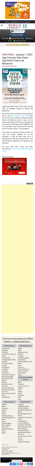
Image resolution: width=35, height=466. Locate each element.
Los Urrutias (5, 373)
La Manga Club (6, 358)
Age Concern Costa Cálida (20, 116)
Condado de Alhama (23, 358)
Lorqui (3, 421)
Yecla (19, 399)
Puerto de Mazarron (23, 369)
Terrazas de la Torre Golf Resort (8, 394)
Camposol (21, 356)
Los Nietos (5, 371)
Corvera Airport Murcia (7, 450)
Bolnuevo (20, 354)
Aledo (19, 350)
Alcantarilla (5, 408)
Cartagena (5, 350)
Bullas (19, 382)
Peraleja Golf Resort (7, 429)
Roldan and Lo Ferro (7, 384)
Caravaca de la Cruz (23, 386)
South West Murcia (25, 346)
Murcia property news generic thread (11, 453)
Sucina (3, 432)
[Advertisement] (17, 259)
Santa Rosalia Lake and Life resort (8, 390)
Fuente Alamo (22, 359)
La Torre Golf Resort (7, 363)
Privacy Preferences (17, 461)
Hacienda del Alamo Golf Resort (25, 362)
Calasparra (21, 384)
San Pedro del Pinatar (8, 388)
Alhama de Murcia (23, 352)
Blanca (4, 412)
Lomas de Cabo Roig (23, 441)
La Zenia (20, 440)
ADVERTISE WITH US (15, 22)
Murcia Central (9, 402)
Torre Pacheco (6, 397)
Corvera (4, 414)
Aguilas (20, 348)
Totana (20, 374)
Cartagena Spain (6, 448)
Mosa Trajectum (6, 425)
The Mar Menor (9, 346)
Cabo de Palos (6, 348)
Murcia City (5, 427)
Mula (19, 397)
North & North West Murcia (25, 378)
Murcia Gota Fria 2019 (7, 452)
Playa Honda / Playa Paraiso (7, 379)
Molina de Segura (6, 423)
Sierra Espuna (22, 373)
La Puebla (4, 361)
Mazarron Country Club (24, 427)
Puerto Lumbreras (23, 371)
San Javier (5, 386)
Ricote (3, 431)
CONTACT (7, 22)
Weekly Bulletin (5, 454)
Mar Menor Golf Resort (8, 374)
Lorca (19, 365)
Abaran (4, 406)
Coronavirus (5, 449)
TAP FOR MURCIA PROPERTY (17, 45)
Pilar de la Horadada (7, 376)
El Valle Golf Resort (7, 416)
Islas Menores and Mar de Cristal (9, 355)
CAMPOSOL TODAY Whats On (9, 447)
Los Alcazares (6, 367)
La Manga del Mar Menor (9, 359)
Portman (4, 382)
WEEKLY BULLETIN (25, 22)
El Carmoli (5, 352)
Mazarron (21, 367)
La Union (4, 365)
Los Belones (5, 369)
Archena (4, 410)
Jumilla (20, 393)
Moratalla (21, 395)
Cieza (19, 389)
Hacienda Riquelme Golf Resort (8, 418)
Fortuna (20, 391)
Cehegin (20, 388)
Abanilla (4, 404)
